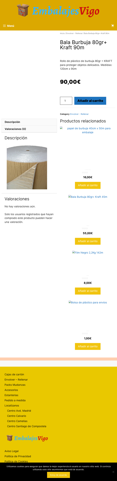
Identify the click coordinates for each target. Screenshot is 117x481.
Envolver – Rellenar (16, 379)
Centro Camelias (17, 421)
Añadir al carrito (90, 101)
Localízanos (12, 405)
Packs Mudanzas (15, 384)
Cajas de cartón (14, 374)
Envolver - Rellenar (74, 33)
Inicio (62, 33)
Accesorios (11, 390)
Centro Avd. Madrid (19, 410)
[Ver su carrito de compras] (112, 25)
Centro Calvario (16, 415)
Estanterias (11, 395)
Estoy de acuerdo (58, 475)
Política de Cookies (16, 461)
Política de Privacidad (18, 456)
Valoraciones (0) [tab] (15, 129)
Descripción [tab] (12, 121)
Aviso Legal (12, 451)
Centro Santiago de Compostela (26, 426)
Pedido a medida (15, 400)
